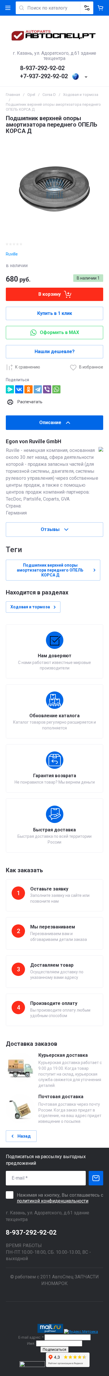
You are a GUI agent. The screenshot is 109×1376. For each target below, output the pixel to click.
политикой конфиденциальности (52, 1201)
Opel (31, 94)
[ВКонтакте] (19, 389)
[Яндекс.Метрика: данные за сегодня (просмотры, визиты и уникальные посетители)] (81, 1331)
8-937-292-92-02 (42, 68)
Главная (13, 94)
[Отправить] (96, 1178)
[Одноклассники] (28, 389)
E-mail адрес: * (31, 1337)
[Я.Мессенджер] (10, 389)
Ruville (12, 254)
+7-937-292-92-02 (44, 76)
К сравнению (27, 367)
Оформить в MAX (59, 332)
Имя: (31, 1343)
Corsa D (49, 94)
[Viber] (47, 389)
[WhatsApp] (56, 389)
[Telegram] (38, 389)
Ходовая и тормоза (80, 94)
